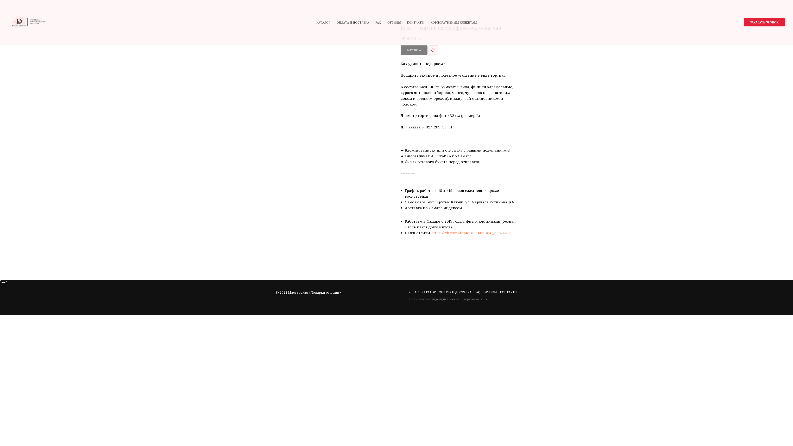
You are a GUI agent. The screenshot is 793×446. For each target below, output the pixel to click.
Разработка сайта (475, 299)
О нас (414, 292)
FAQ (378, 22)
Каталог (323, 22)
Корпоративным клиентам (454, 22)
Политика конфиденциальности (434, 299)
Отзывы (394, 22)
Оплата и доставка (353, 22)
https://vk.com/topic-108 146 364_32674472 (471, 232)
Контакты (415, 22)
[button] (764, 22)
